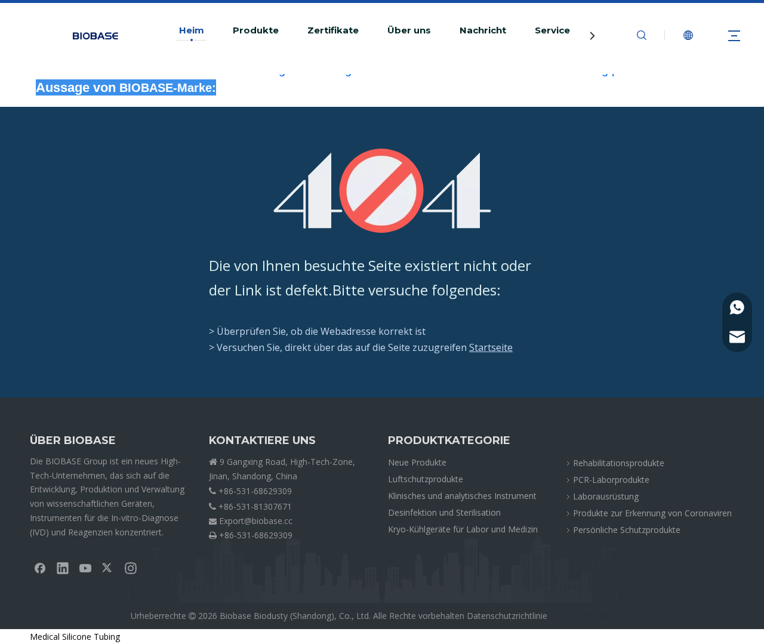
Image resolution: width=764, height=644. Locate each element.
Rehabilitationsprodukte (618, 463)
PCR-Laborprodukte (611, 479)
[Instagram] (130, 567)
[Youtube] (85, 567)
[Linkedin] (62, 567)
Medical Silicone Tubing (75, 636)
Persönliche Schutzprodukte (626, 529)
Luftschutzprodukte (425, 479)
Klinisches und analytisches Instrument (462, 495)
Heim (191, 30)
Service (552, 30)
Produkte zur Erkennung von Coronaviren (652, 513)
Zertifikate (333, 30)
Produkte (256, 30)
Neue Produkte (417, 462)
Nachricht (483, 30)
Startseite (491, 347)
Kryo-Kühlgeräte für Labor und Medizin (463, 529)
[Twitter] (108, 567)
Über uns (409, 30)
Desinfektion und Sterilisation (444, 512)
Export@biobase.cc (255, 520)
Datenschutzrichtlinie (507, 615)
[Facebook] (40, 567)
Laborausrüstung (606, 496)
